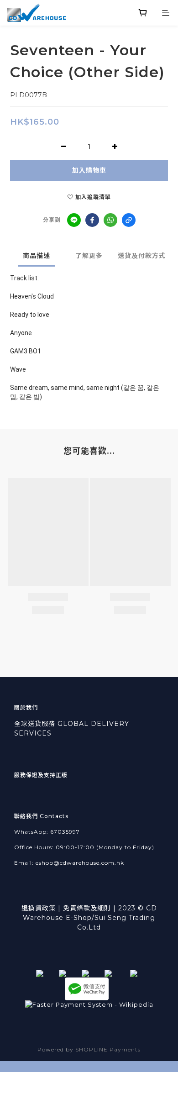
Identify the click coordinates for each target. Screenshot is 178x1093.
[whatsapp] (110, 220)
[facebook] (92, 220)
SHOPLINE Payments (108, 1049)
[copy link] (129, 220)
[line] (74, 220)
